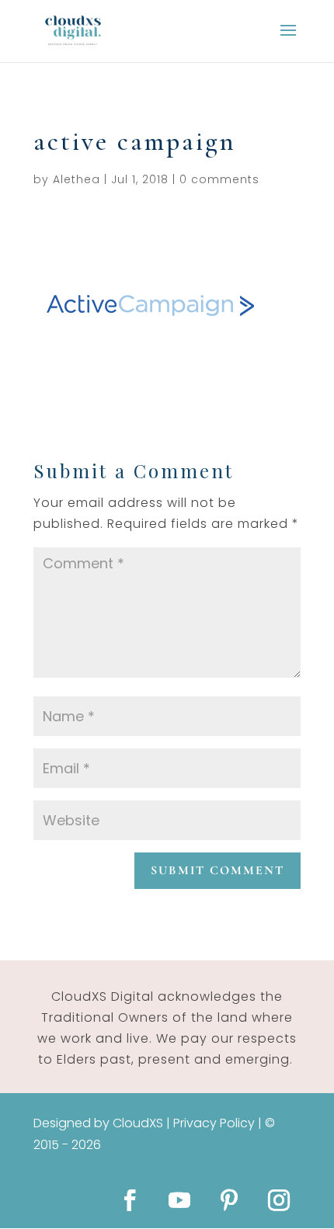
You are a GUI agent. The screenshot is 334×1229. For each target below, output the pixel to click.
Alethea (76, 179)
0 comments (219, 179)
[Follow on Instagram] (279, 1200)
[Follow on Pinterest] (229, 1200)
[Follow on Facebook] (129, 1200)
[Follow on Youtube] (179, 1200)
